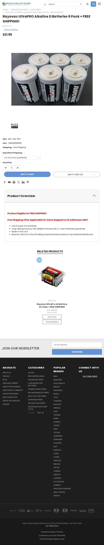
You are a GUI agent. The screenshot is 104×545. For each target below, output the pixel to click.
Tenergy (57, 422)
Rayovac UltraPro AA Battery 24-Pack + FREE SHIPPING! (52, 305)
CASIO (56, 453)
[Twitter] (18, 182)
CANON (56, 425)
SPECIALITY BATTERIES (36, 403)
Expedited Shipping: (13, 153)
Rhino (55, 418)
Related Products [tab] (50, 251)
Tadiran (56, 471)
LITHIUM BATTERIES (35, 399)
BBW (55, 376)
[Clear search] (81, 4)
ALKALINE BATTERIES (35, 380)
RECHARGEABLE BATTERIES (38, 392)
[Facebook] (4, 182)
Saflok (56, 467)
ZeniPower (57, 439)
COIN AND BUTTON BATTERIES (35, 384)
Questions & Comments (13, 390)
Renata (56, 387)
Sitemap (6, 404)
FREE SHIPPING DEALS (36, 376)
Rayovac (57, 404)
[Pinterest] (27, 182)
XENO (55, 429)
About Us (7, 372)
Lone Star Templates (56, 535)
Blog (5, 380)
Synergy (57, 485)
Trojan (56, 432)
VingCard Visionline (62, 488)
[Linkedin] (23, 182)
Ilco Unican (58, 481)
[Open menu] (99, 4)
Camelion (57, 401)
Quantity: (7, 162)
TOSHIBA (56, 415)
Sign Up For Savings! (11, 387)
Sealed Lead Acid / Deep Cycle (37, 408)
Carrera (57, 478)
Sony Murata (59, 383)
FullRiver (57, 443)
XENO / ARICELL (59, 492)
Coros (56, 457)
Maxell (56, 394)
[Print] (14, 182)
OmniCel (56, 408)
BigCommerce (57, 532)
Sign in (6, 401)
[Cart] (93, 4)
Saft (55, 446)
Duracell (57, 460)
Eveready (57, 450)
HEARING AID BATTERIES (37, 389)
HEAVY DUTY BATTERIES (37, 396)
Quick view (52, 317)
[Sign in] (87, 4)
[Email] (9, 182)
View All (56, 495)
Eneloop (56, 464)
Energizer (57, 380)
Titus (55, 397)
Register (16, 401)
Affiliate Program (10, 394)
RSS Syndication (10, 397)
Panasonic (58, 390)
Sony (55, 411)
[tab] (52, 196)
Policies (6, 376)
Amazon (56, 474)
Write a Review (11, 29)
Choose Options (52, 322)
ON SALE (31, 372)
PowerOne (57, 436)
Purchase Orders (10, 383)
